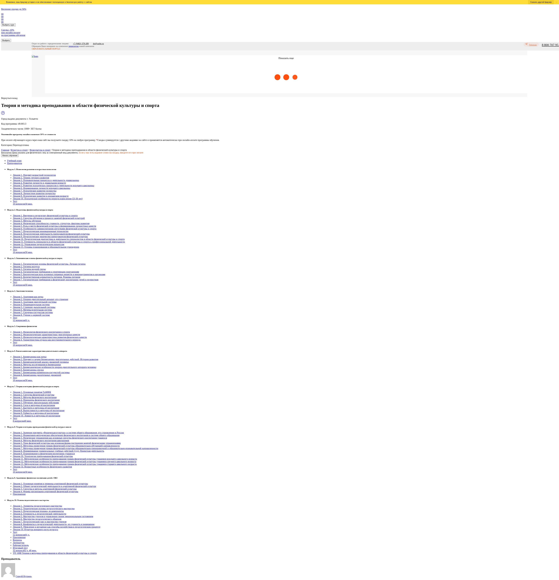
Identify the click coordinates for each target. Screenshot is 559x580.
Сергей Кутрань (24, 576)
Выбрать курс (8, 25)
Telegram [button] (533, 45)
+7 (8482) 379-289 (81, 44)
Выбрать (6, 40)
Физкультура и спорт (40, 150)
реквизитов (74, 46)
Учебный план (14, 160)
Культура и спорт (19, 150)
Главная (5, 150)
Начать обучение (9, 155)
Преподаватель (14, 163)
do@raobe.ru (98, 44)
